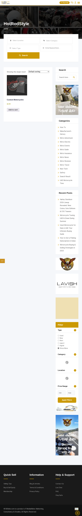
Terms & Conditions (37, 488)
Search (25, 55)
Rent (61, 341)
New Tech (64, 169)
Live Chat (59, 488)
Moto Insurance (66, 153)
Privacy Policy (34, 491)
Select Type (16, 48)
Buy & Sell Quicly (9, 488)
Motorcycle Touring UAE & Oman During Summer (67, 218)
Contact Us (60, 484)
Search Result (65, 176)
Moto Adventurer (66, 138)
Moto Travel (64, 165)
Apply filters (67, 400)
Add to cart (13, 110)
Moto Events (65, 146)
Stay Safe (59, 495)
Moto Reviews (65, 161)
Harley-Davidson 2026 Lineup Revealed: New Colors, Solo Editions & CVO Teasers (67, 205)
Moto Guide (64, 150)
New (61, 338)
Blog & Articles (35, 484)
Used (61, 335)
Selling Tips (8, 484)
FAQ (57, 491)
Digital (62, 346)
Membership (8, 491)
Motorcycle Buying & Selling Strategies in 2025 (68, 248)
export (62, 343)
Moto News (64, 157)
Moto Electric (65, 142)
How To (63, 127)
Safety (62, 173)
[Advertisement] (67, 308)
